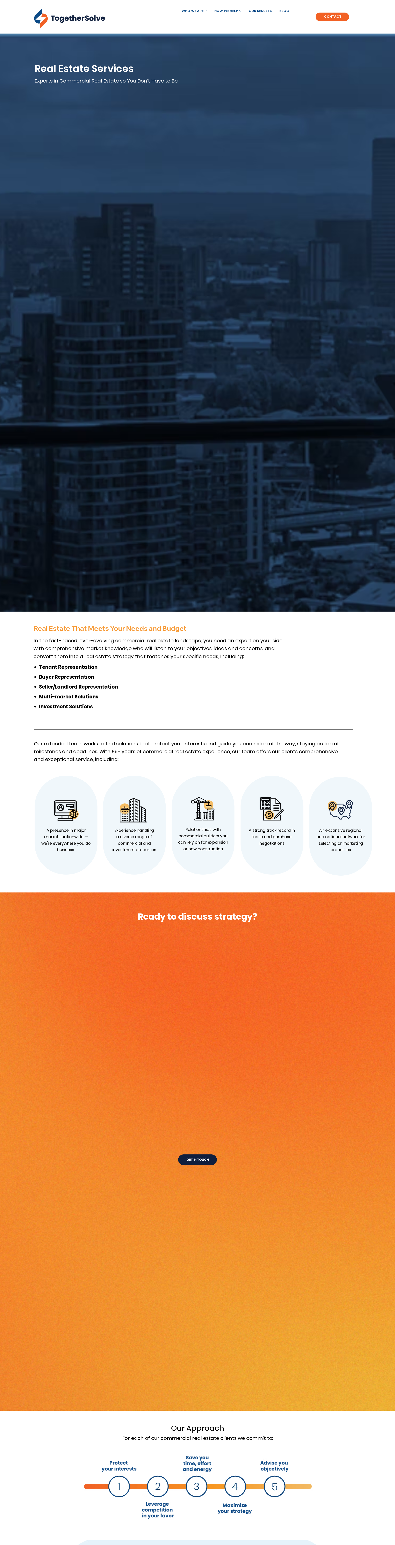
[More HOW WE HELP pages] (240, 11)
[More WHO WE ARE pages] (206, 11)
